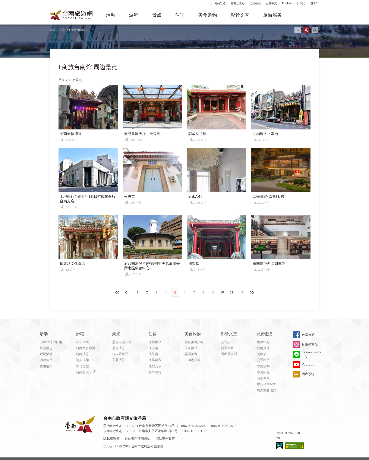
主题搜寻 (118, 360)
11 (231, 292)
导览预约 (263, 366)
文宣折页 (227, 342)
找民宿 (153, 354)
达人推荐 (82, 360)
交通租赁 (263, 360)
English (287, 3)
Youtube (308, 365)
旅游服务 (272, 15)
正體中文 (271, 3)
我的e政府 (279, 445)
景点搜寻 (118, 348)
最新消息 (46, 348)
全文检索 (255, 3)
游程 (133, 15)
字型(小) (297, 30)
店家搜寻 (190, 348)
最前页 (117, 292)
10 (222, 292)
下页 (127, 292)
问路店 (261, 354)
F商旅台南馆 (77, 29)
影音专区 (227, 348)
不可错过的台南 (51, 342)
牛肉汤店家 (192, 360)
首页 (53, 29)
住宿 (179, 15)
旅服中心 (263, 342)
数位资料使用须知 (137, 439)
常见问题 (263, 372)
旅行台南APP (266, 384)
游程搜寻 (82, 354)
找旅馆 (153, 348)
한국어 (314, 3)
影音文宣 (240, 15)
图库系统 (227, 354)
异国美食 (190, 354)
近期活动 (46, 354)
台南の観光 (310, 344)
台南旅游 (308, 335)
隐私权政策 (111, 439)
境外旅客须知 (266, 390)
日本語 (301, 3)
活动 (110, 15)
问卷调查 (263, 378)
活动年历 (46, 360)
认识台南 (82, 342)
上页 (242, 292)
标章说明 (154, 372)
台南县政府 (238, 3)
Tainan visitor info (312, 354)
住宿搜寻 (154, 342)
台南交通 (263, 348)
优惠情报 (46, 366)
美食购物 (207, 15)
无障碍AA (294, 445)
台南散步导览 (85, 348)
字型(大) (315, 30)
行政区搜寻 (120, 354)
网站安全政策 (165, 439)
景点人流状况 (121, 342)
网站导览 (220, 3)
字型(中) (306, 30)
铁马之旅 (82, 366)
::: (210, 3)
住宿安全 (154, 366)
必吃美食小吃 (194, 342)
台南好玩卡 (84, 372)
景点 (156, 15)
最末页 (251, 292)
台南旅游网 (71, 15)
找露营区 (154, 360)
